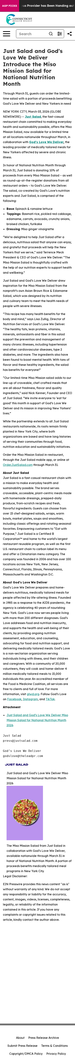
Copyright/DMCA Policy (26, 1053)
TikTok (50, 699)
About (20, 1038)
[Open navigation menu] (6, 33)
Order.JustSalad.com (18, 465)
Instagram (30, 699)
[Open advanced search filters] (59, 34)
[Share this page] (69, 33)
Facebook (14, 699)
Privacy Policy (56, 1053)
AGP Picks (9, 5)
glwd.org (33, 694)
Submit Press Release (22, 1045)
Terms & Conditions (54, 1045)
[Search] (50, 34)
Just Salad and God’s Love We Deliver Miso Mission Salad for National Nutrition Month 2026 (37, 720)
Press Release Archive (43, 1038)
